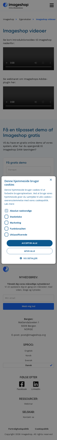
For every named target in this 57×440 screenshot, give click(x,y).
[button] (28, 258)
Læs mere (9, 203)
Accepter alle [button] (29, 243)
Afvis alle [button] (29, 251)
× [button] (51, 180)
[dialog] (28, 220)
